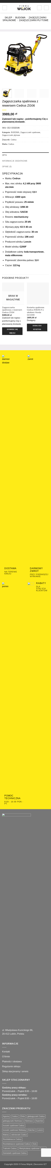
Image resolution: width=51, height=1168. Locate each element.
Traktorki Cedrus (10, 1148)
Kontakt (6, 1051)
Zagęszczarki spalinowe (30, 132)
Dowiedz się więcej (12, 331)
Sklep (8, 17)
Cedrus (14, 140)
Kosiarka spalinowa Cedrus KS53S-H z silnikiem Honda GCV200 (35, 311)
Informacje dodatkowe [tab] (14, 161)
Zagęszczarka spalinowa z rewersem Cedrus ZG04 (12, 309)
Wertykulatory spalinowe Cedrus (32, 1148)
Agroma (6, 1116)
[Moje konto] (39, 8)
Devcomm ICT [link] (40, 1164)
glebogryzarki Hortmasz (12, 1121)
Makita (5, 1135)
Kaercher (39, 1121)
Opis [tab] (4, 155)
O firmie (6, 1056)
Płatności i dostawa (12, 1061)
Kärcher (31, 1130)
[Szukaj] (10, 7)
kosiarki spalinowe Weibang (14, 1130)
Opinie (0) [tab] (7, 167)
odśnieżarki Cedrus (19, 1135)
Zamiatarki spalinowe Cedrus (15, 1153)
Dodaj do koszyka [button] (37, 327)
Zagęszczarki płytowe (33, 20)
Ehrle (23, 1116)
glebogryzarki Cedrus (36, 1116)
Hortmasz (29, 1121)
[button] (4, 8)
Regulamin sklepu (11, 1066)
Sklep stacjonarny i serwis (15, 1071)
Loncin (40, 1130)
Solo (35, 1144)
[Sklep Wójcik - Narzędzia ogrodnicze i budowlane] (24, 8)
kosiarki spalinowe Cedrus (13, 1125)
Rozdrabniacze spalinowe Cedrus (16, 1144)
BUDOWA (20, 17)
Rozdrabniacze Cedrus (12, 1139)
